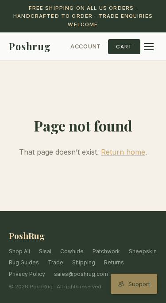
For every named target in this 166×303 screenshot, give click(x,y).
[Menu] (148, 47)
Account (85, 46)
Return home (123, 152)
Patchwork (106, 251)
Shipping (83, 262)
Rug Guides (24, 262)
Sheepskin (143, 251)
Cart (124, 47)
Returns (114, 262)
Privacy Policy (27, 274)
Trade (55, 262)
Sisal (45, 251)
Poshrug (30, 46)
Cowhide (72, 251)
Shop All (19, 251)
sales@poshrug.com (81, 274)
